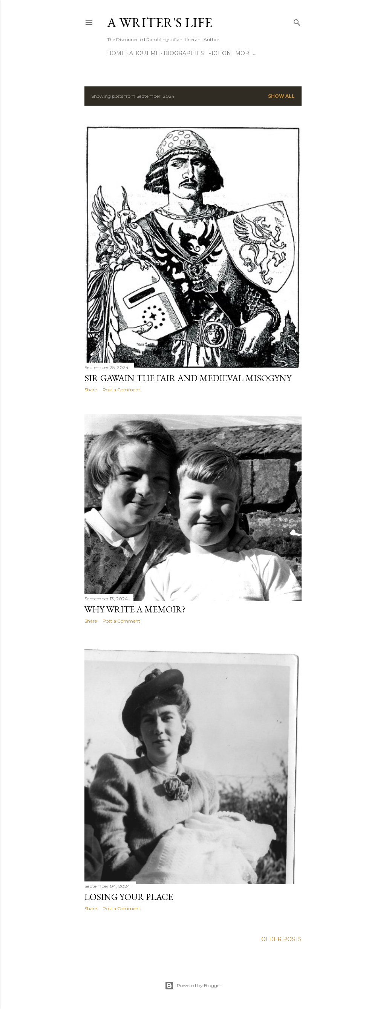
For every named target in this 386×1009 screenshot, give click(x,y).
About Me (144, 53)
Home (116, 53)
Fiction (219, 53)
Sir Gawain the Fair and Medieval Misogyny (187, 378)
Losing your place (128, 897)
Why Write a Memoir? (134, 609)
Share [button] (90, 389)
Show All (281, 96)
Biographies (184, 53)
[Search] (297, 21)
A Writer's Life (159, 22)
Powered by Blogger (199, 985)
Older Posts (281, 939)
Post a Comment (121, 389)
